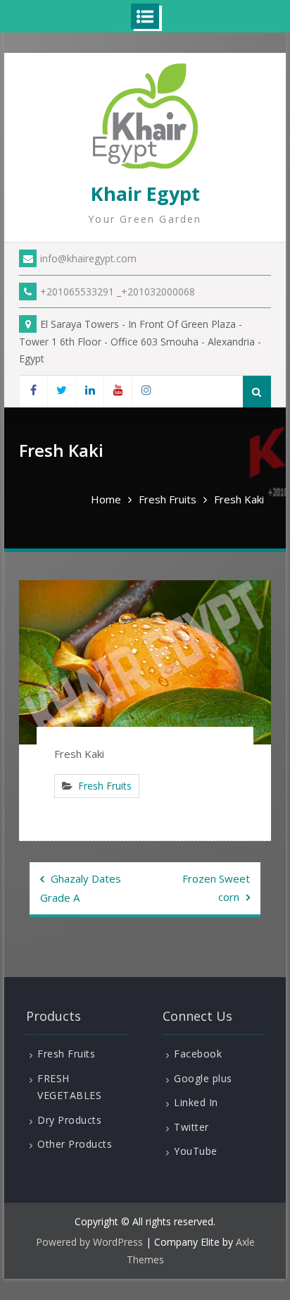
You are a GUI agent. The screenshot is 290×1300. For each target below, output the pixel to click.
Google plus (203, 1078)
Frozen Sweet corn (216, 887)
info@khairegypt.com (88, 258)
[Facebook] (33, 391)
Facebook (198, 1053)
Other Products (74, 1144)
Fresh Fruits (105, 785)
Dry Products (69, 1120)
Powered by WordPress (89, 1242)
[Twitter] (61, 391)
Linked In (196, 1102)
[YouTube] (117, 391)
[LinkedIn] (89, 391)
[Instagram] (146, 391)
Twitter (191, 1127)
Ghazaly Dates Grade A (80, 888)
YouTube (196, 1151)
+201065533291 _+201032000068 (117, 291)
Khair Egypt (145, 193)
